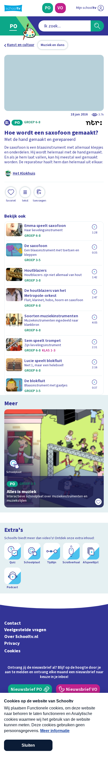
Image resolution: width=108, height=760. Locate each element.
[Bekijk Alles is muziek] (54, 458)
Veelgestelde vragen (25, 630)
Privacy (12, 643)
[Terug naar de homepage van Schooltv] (13, 8)
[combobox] (64, 25)
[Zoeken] (97, 25)
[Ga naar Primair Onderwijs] (14, 26)
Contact (12, 623)
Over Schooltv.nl (21, 636)
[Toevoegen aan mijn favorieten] (98, 501)
